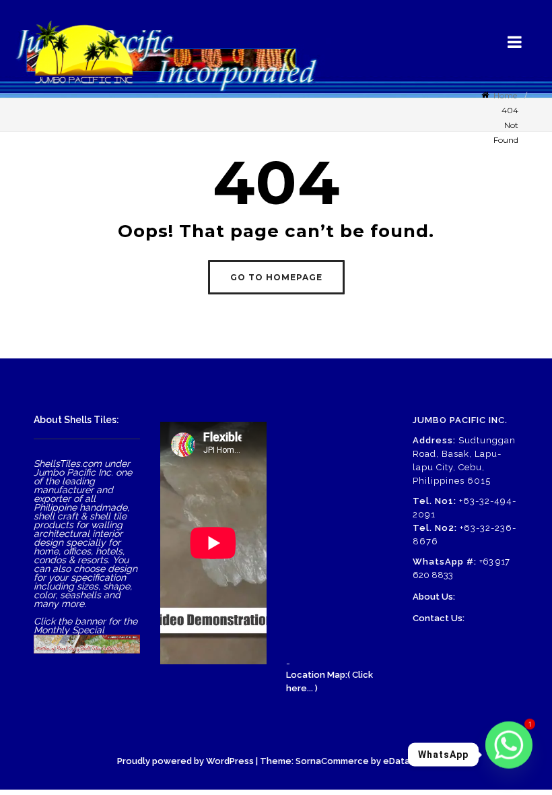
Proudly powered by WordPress (185, 761)
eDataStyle (408, 761)
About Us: (434, 597)
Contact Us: (438, 618)
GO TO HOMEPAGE (276, 277)
